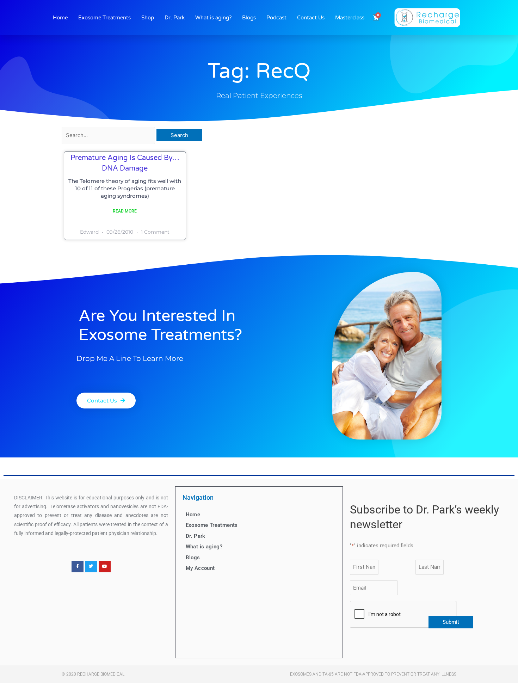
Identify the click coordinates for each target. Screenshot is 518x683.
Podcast (276, 17)
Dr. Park (175, 17)
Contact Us (311, 17)
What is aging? (213, 17)
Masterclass (349, 17)
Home (60, 17)
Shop (147, 17)
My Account (200, 568)
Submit (451, 622)
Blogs (249, 17)
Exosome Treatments (104, 17)
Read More (125, 211)
